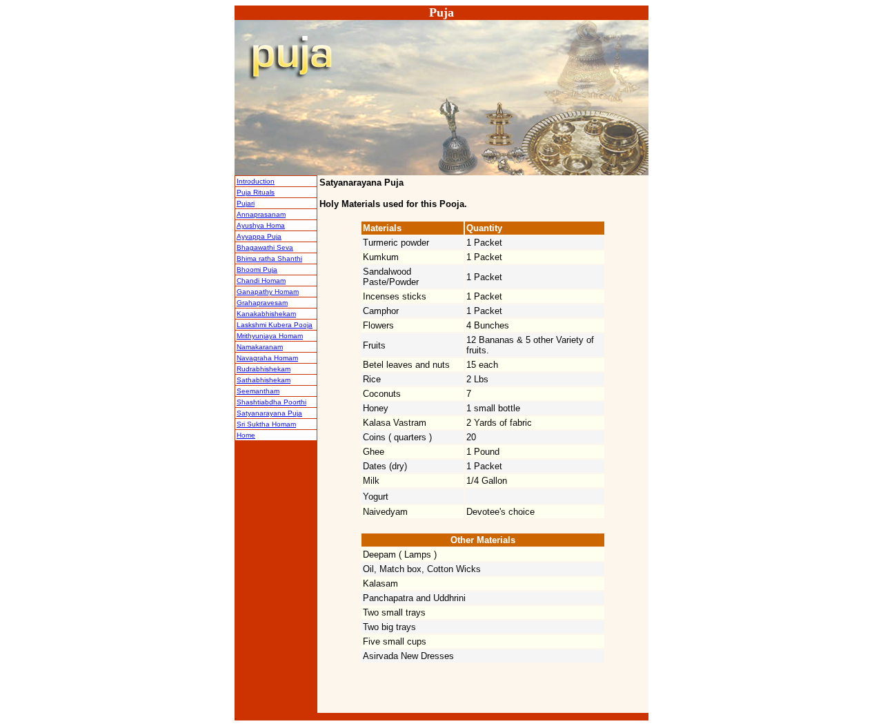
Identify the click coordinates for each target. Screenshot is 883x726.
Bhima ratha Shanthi (269, 258)
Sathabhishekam (263, 380)
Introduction (256, 181)
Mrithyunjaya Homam (270, 336)
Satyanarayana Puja (269, 413)
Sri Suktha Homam (266, 424)
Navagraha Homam (267, 358)
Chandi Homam (261, 280)
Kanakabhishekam (266, 313)
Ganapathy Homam (268, 291)
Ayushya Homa (261, 225)
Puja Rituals (256, 192)
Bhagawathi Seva (265, 247)
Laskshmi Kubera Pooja (274, 324)
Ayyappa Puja (259, 236)
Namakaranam (260, 347)
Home (246, 435)
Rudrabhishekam (263, 369)
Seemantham (258, 391)
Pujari (246, 203)
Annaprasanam (261, 214)
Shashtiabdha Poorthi (271, 402)
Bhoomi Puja (257, 269)
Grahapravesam (262, 302)
